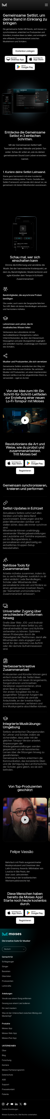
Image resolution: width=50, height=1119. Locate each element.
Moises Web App (9, 1033)
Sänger (5, 967)
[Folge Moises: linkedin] (16, 1104)
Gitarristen (6, 976)
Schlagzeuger (8, 962)
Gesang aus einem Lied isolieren (16, 1003)
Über (4, 1051)
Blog (4, 1055)
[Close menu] (46, 5)
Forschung (6, 1060)
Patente (5, 1094)
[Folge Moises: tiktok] (7, 1104)
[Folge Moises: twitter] (20, 1104)
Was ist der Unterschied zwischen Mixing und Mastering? (22, 1014)
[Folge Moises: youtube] (12, 1104)
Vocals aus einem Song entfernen (16, 999)
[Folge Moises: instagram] (3, 1104)
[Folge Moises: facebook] (25, 1104)
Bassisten (6, 971)
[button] (25, 820)
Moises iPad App (9, 1038)
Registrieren (25, 471)
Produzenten (7, 981)
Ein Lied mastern (9, 1008)
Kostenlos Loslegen (25, 51)
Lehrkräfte (6, 986)
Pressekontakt (8, 1089)
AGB (4, 1080)
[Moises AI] (4, 4)
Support (5, 1085)
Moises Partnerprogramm (13, 1070)
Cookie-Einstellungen (10, 1109)
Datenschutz (7, 1075)
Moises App (7, 1028)
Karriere (5, 1065)
